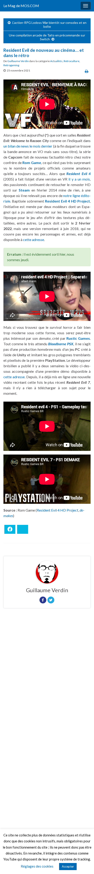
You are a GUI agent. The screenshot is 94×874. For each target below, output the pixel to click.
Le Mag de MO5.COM (21, 5)
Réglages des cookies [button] (37, 866)
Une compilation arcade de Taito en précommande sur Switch (47, 37)
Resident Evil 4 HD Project (57, 510)
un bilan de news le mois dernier (27, 146)
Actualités (56, 61)
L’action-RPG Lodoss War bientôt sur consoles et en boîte (49, 24)
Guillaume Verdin (18, 61)
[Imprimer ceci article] (86, 71)
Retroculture (71, 61)
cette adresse (33, 239)
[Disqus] (47, 674)
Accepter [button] (68, 866)
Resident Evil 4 (78, 173)
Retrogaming (11, 65)
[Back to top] (83, 863)
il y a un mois (79, 179)
